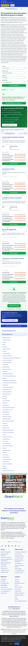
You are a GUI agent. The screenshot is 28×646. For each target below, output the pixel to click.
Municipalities (6, 414)
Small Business (6, 439)
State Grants (3, 566)
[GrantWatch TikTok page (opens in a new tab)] (19, 545)
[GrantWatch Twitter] (3, 2)
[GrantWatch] (11, 9)
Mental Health (6, 412)
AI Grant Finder (18, 554)
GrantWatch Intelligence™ (21, 552)
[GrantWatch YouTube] (7, 2)
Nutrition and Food (7, 416)
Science (4, 434)
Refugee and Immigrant (8, 430)
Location (3, 66)
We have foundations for (9, 330)
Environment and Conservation (10, 382)
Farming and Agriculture (8, 387)
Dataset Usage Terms (19, 593)
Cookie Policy (18, 641)
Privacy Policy (18, 589)
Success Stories (4, 587)
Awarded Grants (4, 572)
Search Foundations (14, 85)
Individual (5, 403)
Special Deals (4, 593)
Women (4, 466)
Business (5, 346)
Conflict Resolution (7, 362)
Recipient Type (5, 70)
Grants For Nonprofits (6, 552)
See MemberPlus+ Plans (8, 125)
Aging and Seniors (7, 337)
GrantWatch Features (19, 583)
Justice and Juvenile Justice (9, 407)
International (6, 405)
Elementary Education (8, 373)
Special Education (7, 443)
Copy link (12, 89)
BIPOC (4, 344)
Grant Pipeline (18, 563)
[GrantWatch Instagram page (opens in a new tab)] (15, 545)
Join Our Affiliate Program (21, 601)
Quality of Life (6, 427)
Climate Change (6, 353)
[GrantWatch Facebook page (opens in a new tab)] (2, 545)
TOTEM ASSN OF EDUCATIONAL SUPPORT (13, 258)
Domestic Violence (7, 369)
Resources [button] (4, 576)
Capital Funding (6, 349)
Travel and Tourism (7, 459)
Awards (4, 342)
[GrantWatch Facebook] (1, 2)
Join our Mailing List (5, 591)
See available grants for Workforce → (14, 103)
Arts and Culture (6, 340)
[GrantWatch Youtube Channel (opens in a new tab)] (12, 545)
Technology (5, 454)
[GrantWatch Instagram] (10, 2)
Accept (17, 643)
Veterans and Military (7, 463)
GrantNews (3, 579)
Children (5, 351)
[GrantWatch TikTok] (12, 2)
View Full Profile (13, 163)
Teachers (5, 452)
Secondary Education (7, 436)
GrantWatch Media (19, 595)
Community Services (7, 360)
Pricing (16, 585)
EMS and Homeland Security (9, 376)
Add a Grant (3, 585)
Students (5, 448)
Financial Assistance (7, 389)
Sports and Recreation (8, 445)
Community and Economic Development (12, 358)
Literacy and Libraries (8, 409)
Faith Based (5, 385)
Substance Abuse (7, 450)
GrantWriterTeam (5, 583)
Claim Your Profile (19, 572)
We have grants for (7, 334)
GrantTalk (3, 581)
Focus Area (4, 75)
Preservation (5, 425)
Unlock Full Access (14, 305)
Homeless (5, 396)
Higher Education (7, 394)
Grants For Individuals (6, 557)
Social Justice (6, 441)
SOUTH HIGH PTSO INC (8, 169)
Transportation (6, 457)
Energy (4, 378)
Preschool (5, 423)
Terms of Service (18, 587)
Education (5, 371)
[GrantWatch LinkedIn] (5, 2)
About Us (17, 579)
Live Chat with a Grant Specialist (14, 326)
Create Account (5, 5)
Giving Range (4, 80)
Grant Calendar (18, 568)
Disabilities (5, 364)
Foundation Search (19, 558)
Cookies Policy (18, 591)
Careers (16, 599)
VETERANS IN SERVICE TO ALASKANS (12, 198)
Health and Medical (7, 391)
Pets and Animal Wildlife (8, 421)
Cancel (11, 643)
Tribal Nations (6, 461)
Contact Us (17, 581)
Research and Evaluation (8, 432)
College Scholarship (7, 355)
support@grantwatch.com (14, 606)
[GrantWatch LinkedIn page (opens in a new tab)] (9, 545)
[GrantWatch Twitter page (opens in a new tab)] (5, 545)
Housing (4, 398)
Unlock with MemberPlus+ (20, 154)
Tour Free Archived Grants (7, 589)
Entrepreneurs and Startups (9, 380)
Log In (12, 5)
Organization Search (19, 556)
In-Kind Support (6, 400)
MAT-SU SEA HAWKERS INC (9, 229)
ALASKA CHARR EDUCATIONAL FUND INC (13, 137)
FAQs (16, 597)
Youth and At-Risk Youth (8, 470)
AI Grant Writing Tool (19, 570)
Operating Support (7, 418)
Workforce (5, 468)
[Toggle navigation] (21, 9)
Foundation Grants (5, 570)
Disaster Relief (6, 367)
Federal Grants (4, 568)
